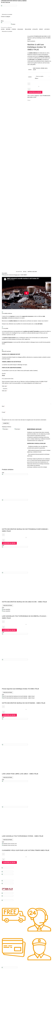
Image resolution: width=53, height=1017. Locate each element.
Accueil (29, 36)
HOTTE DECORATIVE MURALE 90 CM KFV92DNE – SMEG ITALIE (23, 703)
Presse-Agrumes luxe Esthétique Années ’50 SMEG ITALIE (20, 689)
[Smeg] (7, 876)
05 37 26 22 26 (6, 2)
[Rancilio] (7, 884)
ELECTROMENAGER (36, 36)
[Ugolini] (7, 868)
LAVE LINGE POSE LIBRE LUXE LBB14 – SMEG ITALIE (20, 774)
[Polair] (7, 893)
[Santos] (7, 881)
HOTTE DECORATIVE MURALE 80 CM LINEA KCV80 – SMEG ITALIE (24, 602)
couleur (30, 76)
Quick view (3, 526)
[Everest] (7, 902)
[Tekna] (7, 872)
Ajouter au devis (35, 92)
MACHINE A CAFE (46, 36)
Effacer (36, 78)
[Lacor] (7, 897)
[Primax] (7, 889)
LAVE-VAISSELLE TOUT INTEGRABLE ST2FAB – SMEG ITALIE (22, 836)
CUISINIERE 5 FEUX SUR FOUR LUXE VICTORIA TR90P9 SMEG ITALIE (25, 850)
